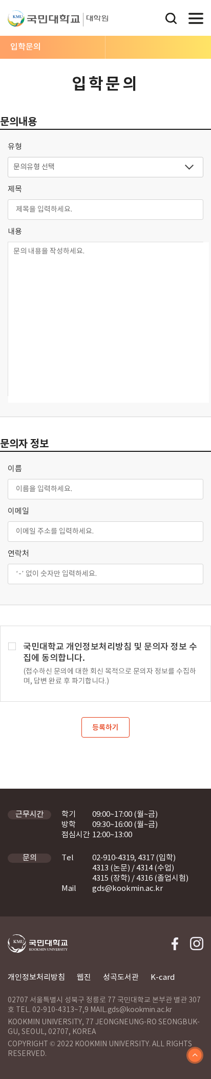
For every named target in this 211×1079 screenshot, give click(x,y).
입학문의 (25, 47)
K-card (163, 977)
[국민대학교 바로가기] (44, 18)
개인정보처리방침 (36, 977)
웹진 (84, 977)
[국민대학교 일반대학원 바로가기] (95, 20)
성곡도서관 (121, 977)
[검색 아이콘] (171, 20)
